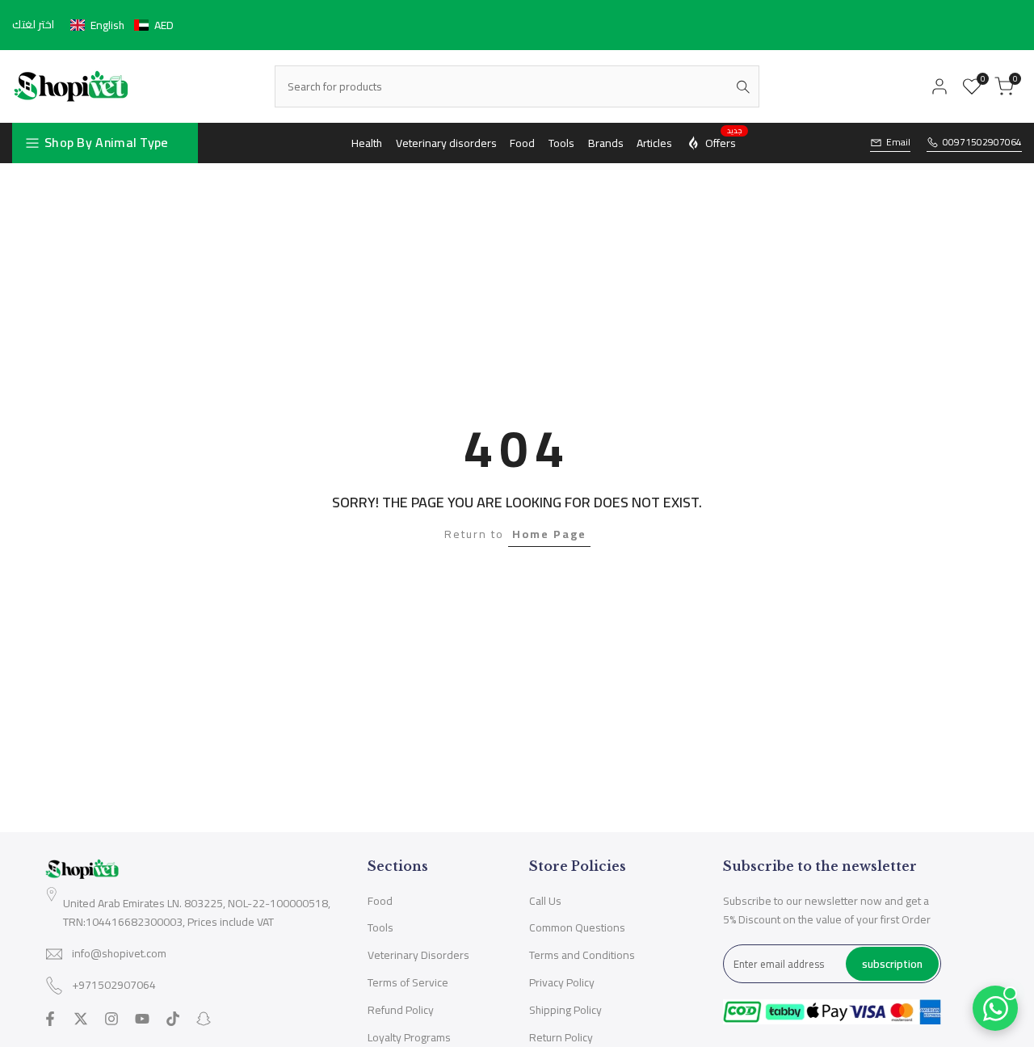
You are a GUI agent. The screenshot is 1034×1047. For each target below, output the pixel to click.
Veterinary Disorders (418, 954)
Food (380, 900)
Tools (380, 927)
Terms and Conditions (582, 954)
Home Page (549, 534)
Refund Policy (401, 1009)
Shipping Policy (565, 1009)
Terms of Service (408, 982)
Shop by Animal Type (106, 142)
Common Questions (577, 927)
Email (898, 142)
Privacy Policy (562, 982)
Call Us (545, 900)
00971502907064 (982, 142)
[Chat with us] (995, 1008)
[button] (122, 25)
